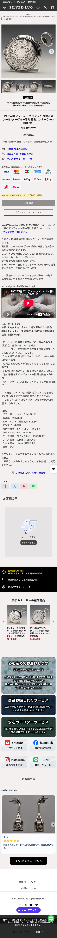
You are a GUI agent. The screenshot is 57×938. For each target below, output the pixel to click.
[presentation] (3, 620)
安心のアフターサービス (19, 159)
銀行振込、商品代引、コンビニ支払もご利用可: (22, 166)
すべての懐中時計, (28, 102)
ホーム (28, 14)
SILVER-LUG (21, 7)
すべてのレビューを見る (28, 860)
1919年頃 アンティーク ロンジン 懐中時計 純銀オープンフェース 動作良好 (40, 632)
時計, (30, 105)
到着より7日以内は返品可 (19, 154)
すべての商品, (13, 102)
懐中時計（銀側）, (20, 105)
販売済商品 (39, 105)
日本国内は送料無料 (16, 149)
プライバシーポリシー (23, 931)
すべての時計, (43, 102)
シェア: (4, 481)
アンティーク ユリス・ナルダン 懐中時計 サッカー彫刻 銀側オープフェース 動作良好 (16, 632)
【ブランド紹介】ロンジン (14, 232)
